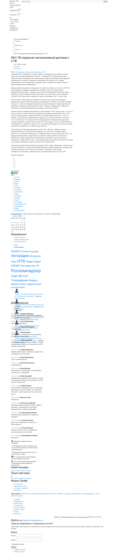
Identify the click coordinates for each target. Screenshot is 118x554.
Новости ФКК (81, 35)
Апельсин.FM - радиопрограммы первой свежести (38, 494)
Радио (30, 261)
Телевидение (20, 280)
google (34, 251)
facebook (26, 251)
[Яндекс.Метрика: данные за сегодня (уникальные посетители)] (95, 517)
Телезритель (19, 192)
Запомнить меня (18, 544)
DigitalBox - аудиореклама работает (69, 494)
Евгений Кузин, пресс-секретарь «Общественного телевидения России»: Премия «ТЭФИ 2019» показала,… (28, 338)
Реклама (26, 265)
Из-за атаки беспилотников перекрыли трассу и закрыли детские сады (23, 457)
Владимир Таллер (32, 319)
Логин (13, 535)
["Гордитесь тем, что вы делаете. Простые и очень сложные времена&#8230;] (17, 301)
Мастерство (47, 35)
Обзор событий (69, 35)
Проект (17, 200)
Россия (17, 181)
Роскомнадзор (26, 270)
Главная (17, 41)
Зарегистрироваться (33, 520)
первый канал (34, 284)
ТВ (20, 276)
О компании (19, 484)
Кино (14, 261)
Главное (27, 35)
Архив (89, 35)
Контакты (97, 35)
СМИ (14, 276)
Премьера (18, 196)
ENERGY (16, 251)
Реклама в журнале (21, 488)
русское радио (18, 287)
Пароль (13, 540)
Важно (17, 208)
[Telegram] (17, 173)
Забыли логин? (20, 551)
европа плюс (19, 283)
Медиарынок (35, 35)
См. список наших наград (21, 470)
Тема (16, 185)
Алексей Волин (20, 298)
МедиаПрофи (16, 36)
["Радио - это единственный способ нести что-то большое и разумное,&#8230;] (17, 291)
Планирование (19, 210)
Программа (18, 202)
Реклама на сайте (21, 486)
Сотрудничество (20, 204)
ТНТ (25, 276)
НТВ (21, 261)
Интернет (35, 256)
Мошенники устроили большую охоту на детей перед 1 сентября (23, 453)
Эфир (16, 183)
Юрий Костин (25, 330)
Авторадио (20, 256)
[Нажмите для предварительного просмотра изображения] (28, 72)
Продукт (17, 198)
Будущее (18, 179)
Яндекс (33, 280)
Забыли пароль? (20, 549)
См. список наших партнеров (21, 478)
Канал (16, 194)
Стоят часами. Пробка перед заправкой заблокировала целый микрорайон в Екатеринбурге (23, 463)
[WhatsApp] (14, 173)
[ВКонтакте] (12, 173)
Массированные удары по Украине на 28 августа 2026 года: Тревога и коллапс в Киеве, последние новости (24, 447)
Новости (17, 49)
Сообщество (57, 35)
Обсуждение (19, 206)
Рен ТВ (17, 177)
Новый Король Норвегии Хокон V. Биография (21, 442)
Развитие (18, 187)
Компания (18, 189)
